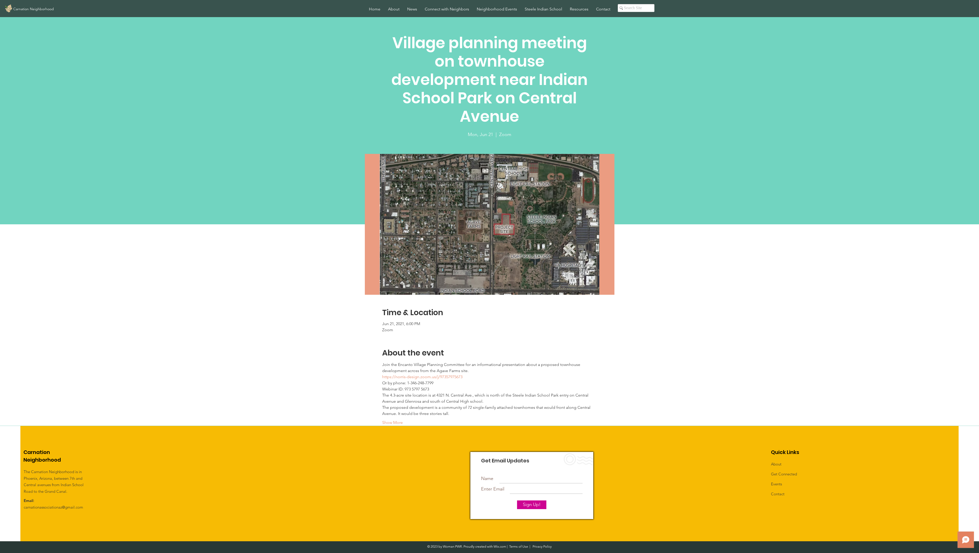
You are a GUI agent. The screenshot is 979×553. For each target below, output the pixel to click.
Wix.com (500, 546)
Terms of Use (518, 546)
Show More (392, 422)
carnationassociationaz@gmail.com (53, 507)
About (776, 464)
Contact (777, 493)
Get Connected (784, 474)
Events (776, 484)
